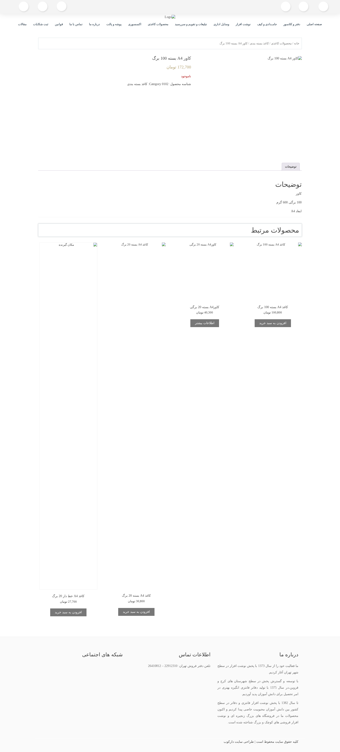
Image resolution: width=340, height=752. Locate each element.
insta (82, 668)
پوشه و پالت (114, 24)
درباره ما (94, 24)
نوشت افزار (243, 24)
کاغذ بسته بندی (259, 43)
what (61, 668)
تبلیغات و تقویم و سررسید (191, 24)
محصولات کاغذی (158, 24)
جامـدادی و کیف (267, 24)
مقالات (22, 24)
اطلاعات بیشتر (204, 323)
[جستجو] (61, 6)
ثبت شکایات (40, 24)
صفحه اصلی (314, 24)
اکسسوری (134, 24)
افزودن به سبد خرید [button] (272, 323)
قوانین (59, 24)
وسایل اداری (221, 24)
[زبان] (42, 7)
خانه (296, 43)
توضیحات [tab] (291, 166)
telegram (72, 668)
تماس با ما (76, 24)
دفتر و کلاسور (291, 24)
